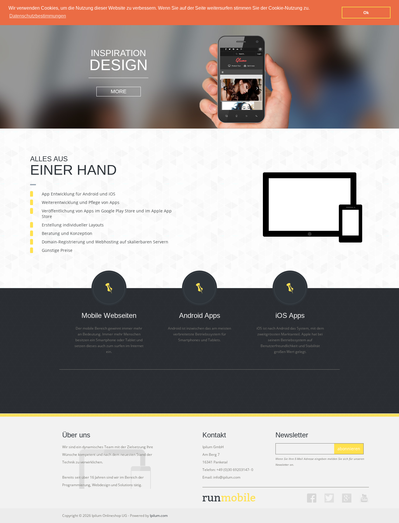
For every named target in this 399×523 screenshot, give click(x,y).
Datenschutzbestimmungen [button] (37, 15)
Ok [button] (366, 12)
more (118, 91)
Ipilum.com (159, 515)
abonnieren (348, 448)
